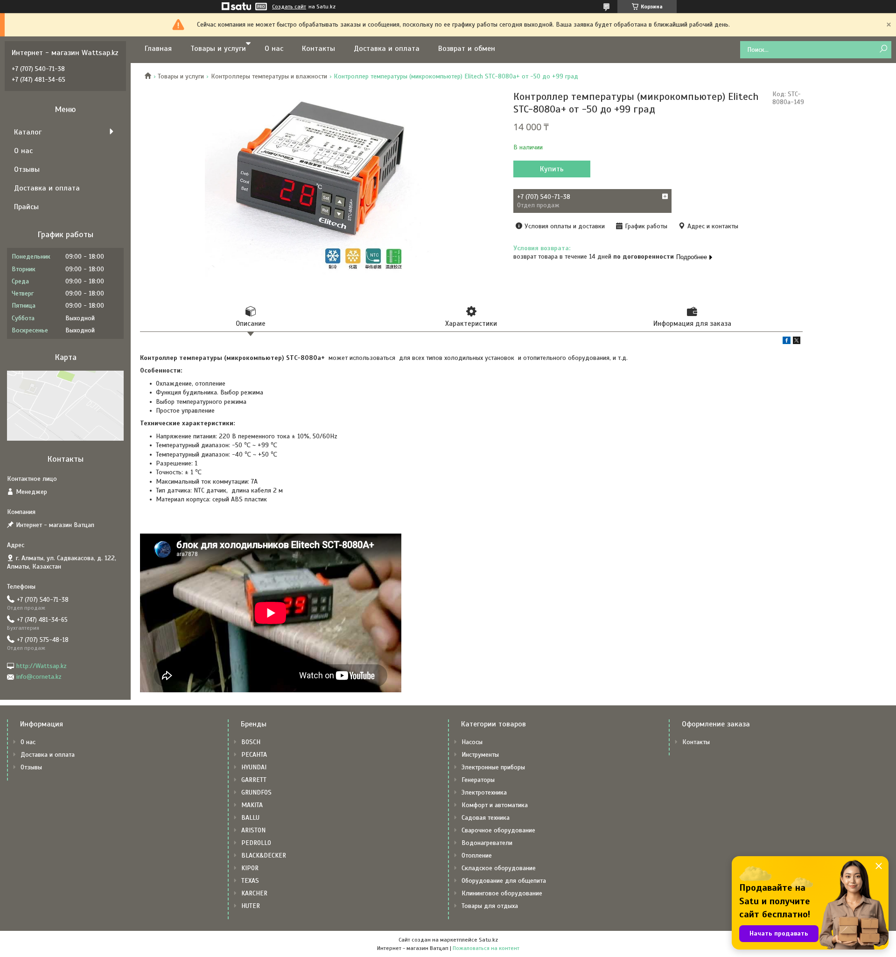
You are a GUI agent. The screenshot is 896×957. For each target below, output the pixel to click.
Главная (158, 48)
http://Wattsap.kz (41, 666)
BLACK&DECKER (263, 855)
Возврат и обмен (466, 48)
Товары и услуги (218, 48)
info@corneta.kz (39, 677)
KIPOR (250, 868)
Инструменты (480, 755)
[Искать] (883, 49)
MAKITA (252, 805)
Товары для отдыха (490, 906)
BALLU (250, 818)
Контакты (318, 48)
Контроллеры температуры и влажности (269, 76)
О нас (274, 48)
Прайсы (26, 206)
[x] (796, 342)
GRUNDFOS (256, 792)
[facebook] (787, 342)
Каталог (28, 132)
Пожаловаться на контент (486, 948)
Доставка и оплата (387, 48)
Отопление (477, 855)
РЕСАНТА (254, 755)
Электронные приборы (493, 767)
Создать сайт (289, 6)
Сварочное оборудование (498, 830)
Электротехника (484, 792)
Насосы (472, 742)
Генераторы (478, 780)
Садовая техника (486, 818)
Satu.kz (488, 939)
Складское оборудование (499, 868)
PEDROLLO (256, 843)
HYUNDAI (253, 767)
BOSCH (250, 742)
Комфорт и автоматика (495, 805)
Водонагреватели (487, 843)
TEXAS (250, 881)
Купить (552, 169)
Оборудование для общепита (504, 881)
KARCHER (254, 893)
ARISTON (253, 830)
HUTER (250, 906)
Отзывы (27, 169)
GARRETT (253, 780)
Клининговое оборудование (502, 893)
